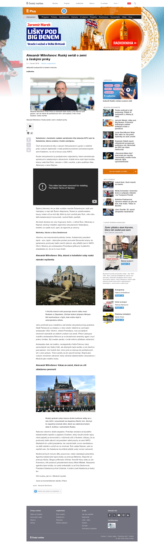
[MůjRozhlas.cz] (30, 72)
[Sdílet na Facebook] (28, 139)
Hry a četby (108, 85)
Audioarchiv (114, 11)
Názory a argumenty (48, 63)
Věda (124, 17)
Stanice (92, 3)
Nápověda (85, 517)
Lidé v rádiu (86, 520)
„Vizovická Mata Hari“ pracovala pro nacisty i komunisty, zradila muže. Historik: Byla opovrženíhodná (125, 157)
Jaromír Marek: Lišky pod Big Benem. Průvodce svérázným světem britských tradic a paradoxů (125, 124)
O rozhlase (104, 3)
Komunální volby (36, 517)
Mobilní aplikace (61, 523)
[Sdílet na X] (28, 145)
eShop (32, 523)
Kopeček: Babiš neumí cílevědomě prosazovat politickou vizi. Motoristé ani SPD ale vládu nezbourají (125, 145)
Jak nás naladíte (87, 514)
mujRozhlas (79, 3)
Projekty (93, 17)
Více (131, 17)
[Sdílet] (31, 133)
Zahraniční (30, 17)
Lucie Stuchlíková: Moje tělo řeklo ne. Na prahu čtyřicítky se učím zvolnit (125, 134)
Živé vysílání (108, 92)
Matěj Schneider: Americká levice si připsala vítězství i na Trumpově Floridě (126, 193)
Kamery (112, 13)
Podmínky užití (122, 536)
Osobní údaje (112, 536)
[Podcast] (28, 133)
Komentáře (115, 17)
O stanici (84, 17)
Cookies (103, 536)
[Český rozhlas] (34, 3)
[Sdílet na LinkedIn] (28, 150)
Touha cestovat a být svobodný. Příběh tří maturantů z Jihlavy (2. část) (124, 113)
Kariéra (84, 523)
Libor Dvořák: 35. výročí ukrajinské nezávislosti (125, 211)
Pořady (54, 17)
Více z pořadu (109, 179)
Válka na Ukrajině (36, 514)
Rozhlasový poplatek (89, 528)
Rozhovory (103, 17)
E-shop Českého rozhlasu (114, 222)
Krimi (116, 85)
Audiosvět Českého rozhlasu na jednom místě (117, 101)
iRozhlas (55, 3)
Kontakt (85, 526)
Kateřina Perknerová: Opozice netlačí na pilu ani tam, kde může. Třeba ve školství (126, 202)
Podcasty (59, 520)
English (131, 536)
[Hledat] (135, 3)
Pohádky (107, 89)
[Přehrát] (30, 126)
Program (66, 3)
